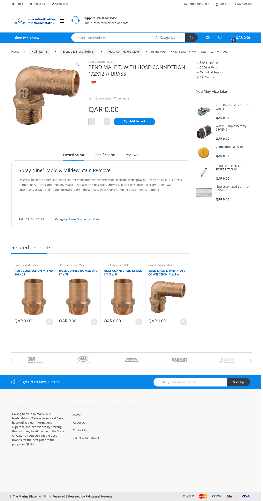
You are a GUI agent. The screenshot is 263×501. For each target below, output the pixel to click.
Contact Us (61, 4)
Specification (104, 155)
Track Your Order (198, 4)
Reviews (131, 155)
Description (73, 155)
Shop (223, 4)
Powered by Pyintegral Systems (90, 496)
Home (19, 4)
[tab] (73, 156)
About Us (39, 4)
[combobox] (111, 37)
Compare (123, 98)
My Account (244, 4)
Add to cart (137, 121)
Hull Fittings (39, 51)
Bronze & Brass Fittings (78, 51)
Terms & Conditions (86, 438)
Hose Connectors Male (124, 51)
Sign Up (238, 382)
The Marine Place (25, 496)
